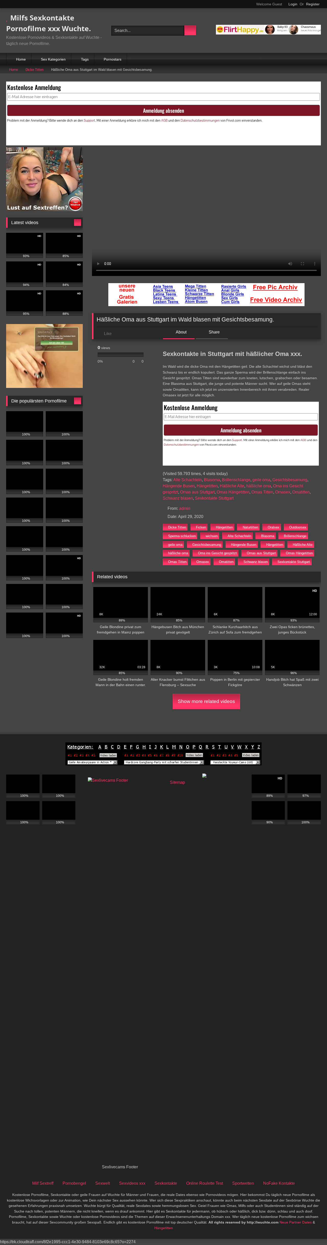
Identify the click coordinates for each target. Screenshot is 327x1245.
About (180, 332)
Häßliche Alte (232, 486)
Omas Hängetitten (233, 492)
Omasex (282, 492)
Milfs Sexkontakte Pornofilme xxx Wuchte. (48, 23)
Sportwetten (243, 1183)
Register (313, 4)
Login (292, 4)
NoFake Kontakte (279, 1183)
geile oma (261, 480)
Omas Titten (262, 492)
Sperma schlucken (182, 536)
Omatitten (301, 492)
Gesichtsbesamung (289, 480)
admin (184, 508)
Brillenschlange (236, 480)
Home (21, 59)
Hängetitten (207, 486)
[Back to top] (312, 1230)
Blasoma (212, 480)
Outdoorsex (297, 527)
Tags (85, 59)
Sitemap (177, 782)
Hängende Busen (179, 486)
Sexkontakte (166, 1183)
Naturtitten (250, 527)
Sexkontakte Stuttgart (214, 498)
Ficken (201, 527)
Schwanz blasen (178, 498)
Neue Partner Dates (295, 1222)
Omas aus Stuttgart (197, 492)
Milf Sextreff (42, 1183)
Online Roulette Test (204, 1183)
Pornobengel (74, 1183)
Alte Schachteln (187, 480)
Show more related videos (206, 701)
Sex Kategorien (53, 59)
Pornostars (112, 59)
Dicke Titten (34, 70)
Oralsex (273, 527)
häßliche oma (258, 486)
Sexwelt (102, 1183)
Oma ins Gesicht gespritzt (217, 553)
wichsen (212, 536)
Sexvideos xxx (132, 1183)
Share (214, 332)
